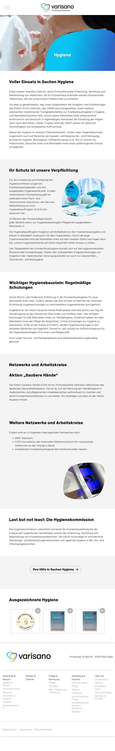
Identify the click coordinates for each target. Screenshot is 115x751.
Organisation (101, 679)
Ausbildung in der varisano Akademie (80, 705)
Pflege (52, 682)
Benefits (76, 711)
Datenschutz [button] (9, 729)
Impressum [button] (25, 729)
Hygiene (7, 702)
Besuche (7, 692)
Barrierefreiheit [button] (43, 729)
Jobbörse (76, 693)
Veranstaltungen (103, 692)
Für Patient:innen (11, 689)
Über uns (99, 676)
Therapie (53, 686)
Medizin (76, 689)
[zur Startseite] (28, 656)
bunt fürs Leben (80, 682)
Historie (99, 683)
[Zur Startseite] (57, 7)
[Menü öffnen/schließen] (7, 7)
